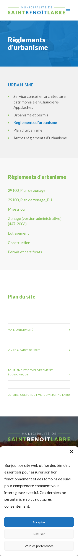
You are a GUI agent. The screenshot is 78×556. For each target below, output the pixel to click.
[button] (71, 452)
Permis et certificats (25, 251)
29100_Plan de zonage (27, 190)
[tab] (39, 330)
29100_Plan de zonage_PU (30, 199)
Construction (19, 242)
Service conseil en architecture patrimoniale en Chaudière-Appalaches (39, 102)
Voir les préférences (39, 546)
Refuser (39, 534)
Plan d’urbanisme (27, 130)
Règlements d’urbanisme (35, 122)
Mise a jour (17, 209)
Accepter (39, 522)
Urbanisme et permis (30, 115)
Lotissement (18, 233)
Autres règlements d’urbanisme (40, 137)
